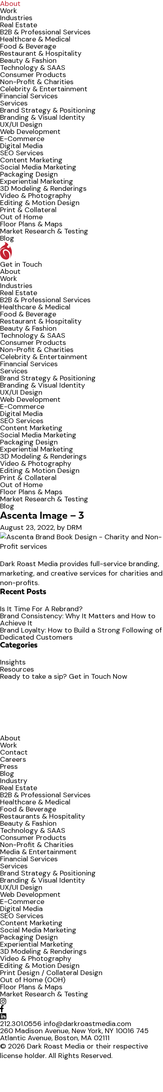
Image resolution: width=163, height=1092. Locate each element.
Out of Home (21, 217)
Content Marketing (31, 160)
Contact (14, 752)
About (10, 271)
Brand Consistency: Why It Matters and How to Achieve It (77, 619)
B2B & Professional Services (45, 32)
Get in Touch (21, 264)
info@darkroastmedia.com (87, 1023)
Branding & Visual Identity (42, 117)
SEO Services (22, 153)
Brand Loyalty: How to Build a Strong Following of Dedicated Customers (81, 633)
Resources (17, 669)
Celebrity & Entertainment (43, 89)
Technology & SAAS (32, 67)
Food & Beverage (28, 46)
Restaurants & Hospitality (42, 816)
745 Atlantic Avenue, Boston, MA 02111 (74, 1034)
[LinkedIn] (3, 1016)
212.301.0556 (21, 1023)
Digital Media (21, 146)
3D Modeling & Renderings (43, 188)
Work (8, 10)
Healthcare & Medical (35, 39)
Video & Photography (35, 195)
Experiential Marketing (36, 181)
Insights (13, 662)
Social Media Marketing (38, 167)
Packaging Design (29, 174)
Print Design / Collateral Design (51, 972)
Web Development (30, 131)
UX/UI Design (21, 124)
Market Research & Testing (44, 231)
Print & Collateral (28, 210)
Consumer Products (33, 74)
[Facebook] (2, 1009)
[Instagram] (3, 1001)
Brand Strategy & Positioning (48, 110)
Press (9, 766)
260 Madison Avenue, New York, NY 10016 (67, 1031)
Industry (13, 780)
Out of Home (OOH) (32, 980)
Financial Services (29, 96)
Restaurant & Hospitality (41, 53)
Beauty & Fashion (28, 60)
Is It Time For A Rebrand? (41, 609)
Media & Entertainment (38, 852)
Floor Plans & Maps (31, 224)
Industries (16, 18)
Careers (13, 759)
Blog (7, 238)
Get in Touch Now (98, 676)
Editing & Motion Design (40, 202)
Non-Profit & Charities (37, 82)
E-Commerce (22, 138)
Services (14, 103)
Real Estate (18, 25)
